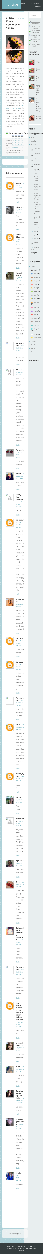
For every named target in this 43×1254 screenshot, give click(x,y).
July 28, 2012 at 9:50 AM (20, 800)
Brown (36, 277)
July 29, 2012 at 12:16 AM (20, 1069)
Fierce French (36, 223)
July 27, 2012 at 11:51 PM (19, 455)
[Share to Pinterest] (22, 136)
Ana (18, 370)
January (36, 247)
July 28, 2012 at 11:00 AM (19, 823)
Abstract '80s (38, 62)
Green (36, 291)
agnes (19, 861)
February (36, 242)
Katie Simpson (20, 236)
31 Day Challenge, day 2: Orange (38, 89)
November (37, 153)
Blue (35, 274)
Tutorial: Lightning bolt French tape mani (38, 105)
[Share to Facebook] (13, 136)
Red (35, 314)
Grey (35, 295)
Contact (37, 7)
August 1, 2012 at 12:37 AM (20, 1100)
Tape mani (10, 152)
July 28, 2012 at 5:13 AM (20, 643)
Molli (18, 1067)
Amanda (20, 450)
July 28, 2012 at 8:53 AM (20, 778)
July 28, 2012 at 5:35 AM (20, 667)
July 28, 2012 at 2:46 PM (20, 884)
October (36, 159)
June (35, 228)
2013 (32, 141)
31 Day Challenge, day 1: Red (37, 205)
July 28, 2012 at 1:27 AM (19, 504)
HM (17, 150)
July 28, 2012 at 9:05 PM (19, 1024)
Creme (13, 150)
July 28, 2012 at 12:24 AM (20, 476)
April (35, 235)
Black (8, 150)
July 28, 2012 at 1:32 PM (20, 863)
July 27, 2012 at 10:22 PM (19, 242)
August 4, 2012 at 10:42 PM (19, 1126)
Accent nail (8, 148)
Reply (17, 202)
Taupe (36, 321)
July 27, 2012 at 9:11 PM (20, 185)
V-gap (17, 152)
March (36, 238)
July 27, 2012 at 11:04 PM (20, 348)
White (36, 334)
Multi (35, 298)
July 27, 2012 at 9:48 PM (20, 210)
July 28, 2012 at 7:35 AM (20, 703)
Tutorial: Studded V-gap (36, 178)
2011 (32, 253)
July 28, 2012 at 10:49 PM (20, 1048)
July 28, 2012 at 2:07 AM (20, 525)
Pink (35, 307)
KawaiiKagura (19, 274)
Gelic (18, 882)
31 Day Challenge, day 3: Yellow (37, 187)
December (37, 148)
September (37, 164)
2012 (32, 144)
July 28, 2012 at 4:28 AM (19, 604)
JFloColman (19, 1044)
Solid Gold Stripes (37, 218)
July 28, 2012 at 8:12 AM (20, 727)
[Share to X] (19, 136)
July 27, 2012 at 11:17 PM (20, 372)
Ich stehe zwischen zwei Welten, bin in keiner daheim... (20, 1012)
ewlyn (18, 183)
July (35, 173)
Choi (18, 725)
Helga (18, 797)
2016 (32, 134)
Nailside (11, 4)
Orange (36, 302)
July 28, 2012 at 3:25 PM (20, 972)
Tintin (19, 473)
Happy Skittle (38, 70)
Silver (21, 150)
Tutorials (22, 4)
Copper (36, 281)
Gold (35, 288)
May (35, 231)
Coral (35, 284)
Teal (35, 325)
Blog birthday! (38, 78)
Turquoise (37, 329)
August (36, 170)
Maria (18, 1173)
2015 (32, 137)
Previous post (15, 1233)
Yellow (8, 154)
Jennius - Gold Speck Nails (19, 1094)
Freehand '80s (38, 117)
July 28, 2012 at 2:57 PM (19, 942)
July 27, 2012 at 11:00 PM (19, 278)
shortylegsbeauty (20, 1121)
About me (34, 4)
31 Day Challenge (9, 142)
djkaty (19, 207)
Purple (36, 311)
